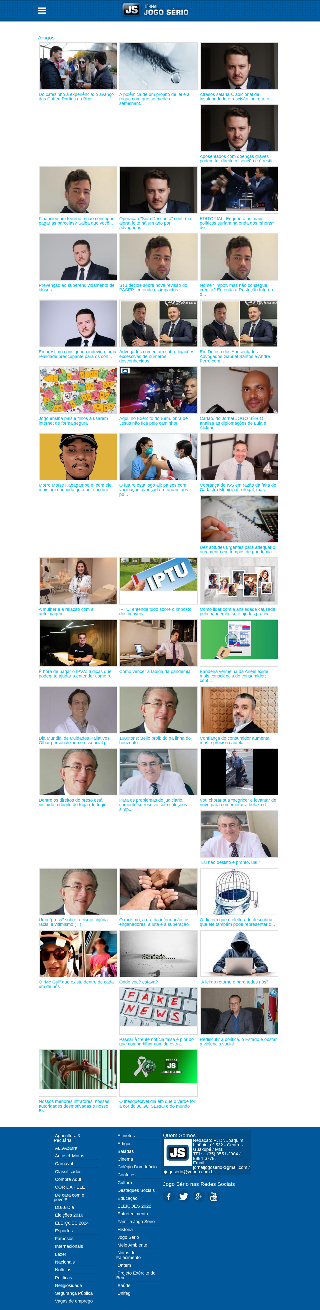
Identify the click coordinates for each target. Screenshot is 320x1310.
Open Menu (42, 10)
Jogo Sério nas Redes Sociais (199, 1184)
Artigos (46, 37)
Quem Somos (179, 1135)
